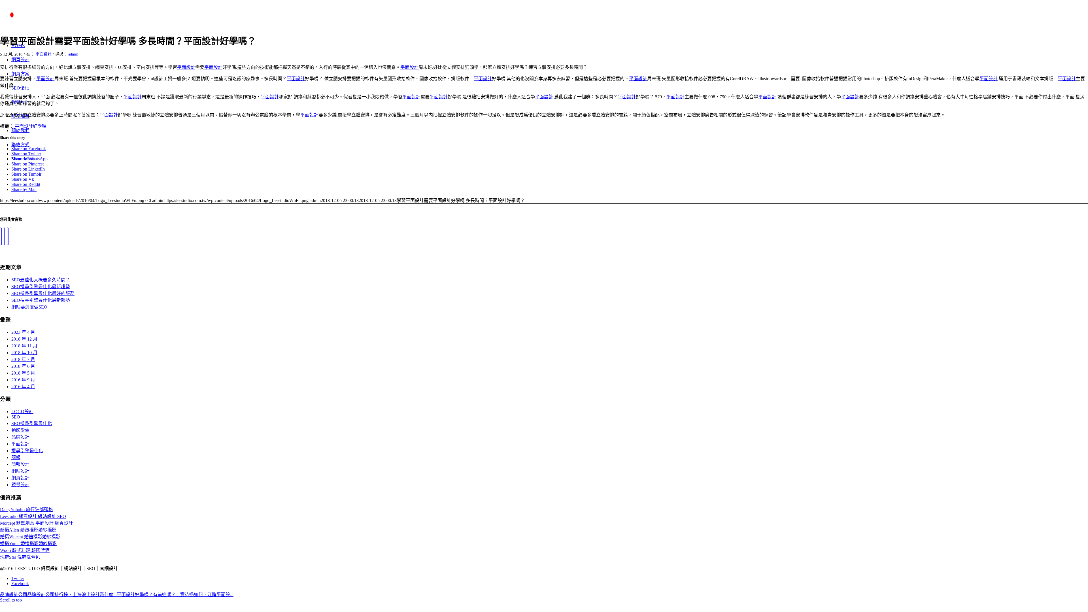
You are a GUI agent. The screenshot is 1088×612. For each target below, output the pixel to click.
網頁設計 (20, 477)
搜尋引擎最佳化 (27, 450)
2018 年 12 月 (24, 339)
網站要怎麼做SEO (29, 307)
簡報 (15, 457)
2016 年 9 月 (23, 379)
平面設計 (43, 54)
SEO (15, 417)
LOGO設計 (22, 411)
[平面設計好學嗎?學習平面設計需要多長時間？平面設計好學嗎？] (1, 236)
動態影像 (20, 430)
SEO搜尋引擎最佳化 (31, 423)
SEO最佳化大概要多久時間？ (40, 279)
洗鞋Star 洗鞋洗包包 (20, 557)
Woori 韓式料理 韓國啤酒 (25, 550)
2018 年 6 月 (23, 366)
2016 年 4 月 (23, 386)
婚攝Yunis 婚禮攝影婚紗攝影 (28, 543)
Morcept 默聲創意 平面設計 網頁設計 (36, 523)
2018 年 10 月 (24, 352)
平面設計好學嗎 (30, 126)
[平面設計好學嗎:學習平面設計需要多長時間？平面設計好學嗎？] (8, 236)
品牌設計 (20, 437)
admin (73, 54)
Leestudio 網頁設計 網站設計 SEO (33, 516)
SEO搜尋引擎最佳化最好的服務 (43, 293)
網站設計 (20, 471)
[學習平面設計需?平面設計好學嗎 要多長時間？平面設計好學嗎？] (0, 236)
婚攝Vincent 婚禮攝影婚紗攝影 (30, 536)
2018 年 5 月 (23, 373)
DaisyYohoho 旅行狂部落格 (26, 509)
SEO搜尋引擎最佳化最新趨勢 (40, 286)
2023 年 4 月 (23, 332)
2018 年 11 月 (24, 345)
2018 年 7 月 (23, 359)
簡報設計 (20, 464)
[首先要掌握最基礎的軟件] (7, 236)
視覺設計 (20, 484)
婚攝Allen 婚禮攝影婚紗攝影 (28, 530)
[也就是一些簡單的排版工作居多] (4, 236)
